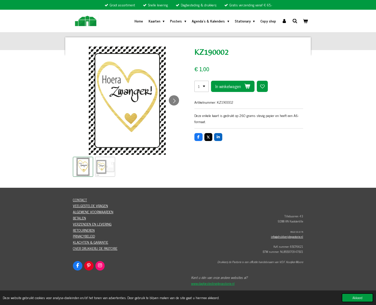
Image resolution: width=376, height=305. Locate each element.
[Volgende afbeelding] (174, 100)
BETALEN (79, 218)
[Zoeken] (295, 21)
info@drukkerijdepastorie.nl (287, 236)
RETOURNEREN (84, 230)
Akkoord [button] (357, 297)
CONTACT (80, 200)
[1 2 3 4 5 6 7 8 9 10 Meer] (201, 86)
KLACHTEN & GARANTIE (90, 242)
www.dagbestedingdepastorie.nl (213, 283)
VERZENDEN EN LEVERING (92, 224)
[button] (83, 167)
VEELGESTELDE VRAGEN (90, 205)
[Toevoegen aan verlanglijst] (262, 86)
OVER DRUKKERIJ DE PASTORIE (95, 248)
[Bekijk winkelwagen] (305, 21)
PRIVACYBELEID (84, 236)
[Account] (284, 21)
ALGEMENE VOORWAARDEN (93, 212)
